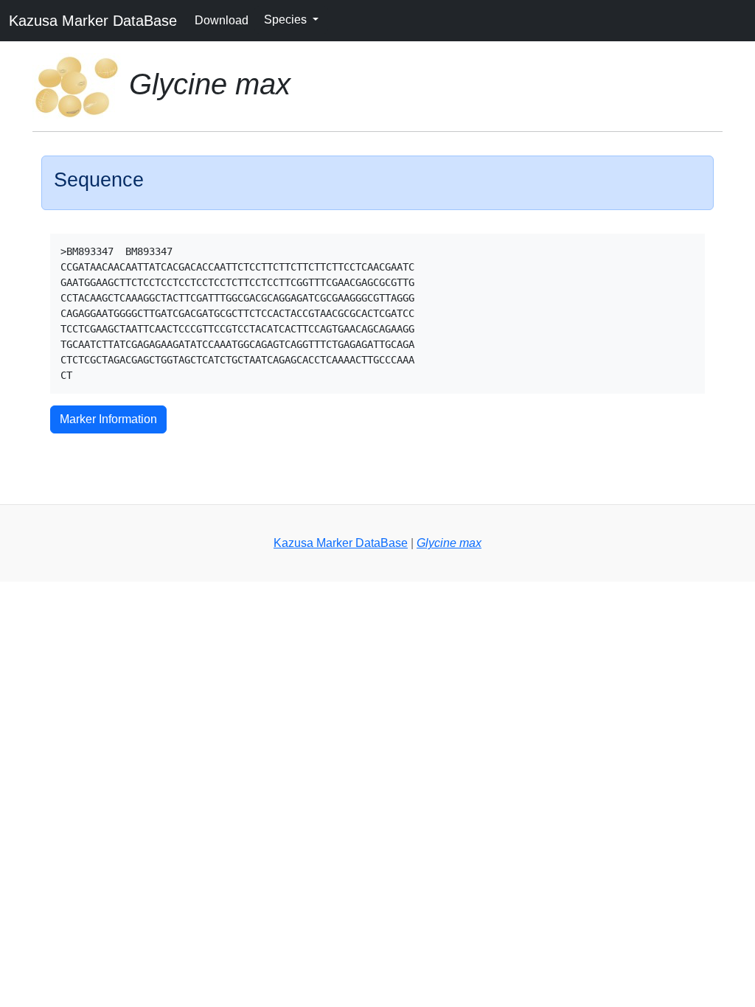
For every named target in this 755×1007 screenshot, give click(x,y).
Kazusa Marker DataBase (93, 21)
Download (221, 20)
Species (287, 19)
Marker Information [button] (108, 419)
